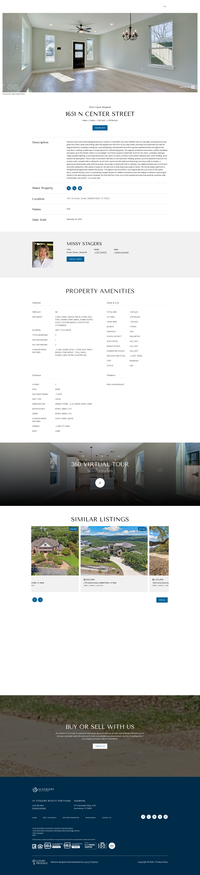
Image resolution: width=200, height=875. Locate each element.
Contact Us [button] (100, 746)
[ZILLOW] (166, 817)
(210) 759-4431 (38, 805)
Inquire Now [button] (100, 128)
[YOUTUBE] (154, 817)
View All (162, 600)
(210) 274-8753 (101, 252)
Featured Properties (70, 818)
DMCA (34, 835)
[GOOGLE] (160, 817)
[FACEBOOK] (143, 817)
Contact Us (106, 817)
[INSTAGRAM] (149, 817)
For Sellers (148, 6)
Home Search (112, 6)
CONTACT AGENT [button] (75, 259)
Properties (93, 6)
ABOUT (78, 6)
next (15, 87)
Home (34, 818)
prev (10, 87)
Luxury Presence (91, 862)
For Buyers (130, 6)
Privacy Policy (162, 862)
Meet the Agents (49, 818)
